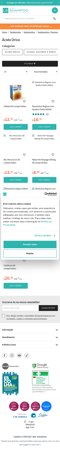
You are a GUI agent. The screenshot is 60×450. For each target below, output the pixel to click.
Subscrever (48, 308)
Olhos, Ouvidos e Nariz (41, 52)
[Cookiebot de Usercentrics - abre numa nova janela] (44, 194)
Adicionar (16, 126)
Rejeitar (30, 253)
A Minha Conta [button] (9, 345)
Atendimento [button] (8, 337)
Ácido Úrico (12, 52)
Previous (1, 2)
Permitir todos (30, 244)
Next (58, 2)
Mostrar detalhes (43, 235)
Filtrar (29, 63)
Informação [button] (7, 330)
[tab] (30, 330)
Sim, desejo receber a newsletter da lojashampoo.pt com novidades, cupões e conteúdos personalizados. (30, 317)
